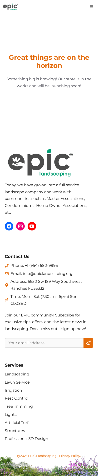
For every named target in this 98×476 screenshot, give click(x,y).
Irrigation (13, 390)
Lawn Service (17, 382)
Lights (11, 414)
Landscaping (17, 374)
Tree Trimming (19, 406)
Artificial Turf (16, 422)
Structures (15, 430)
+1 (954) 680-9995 (41, 265)
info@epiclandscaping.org (48, 273)
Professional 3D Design (26, 438)
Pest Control (16, 398)
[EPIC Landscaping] (10, 6)
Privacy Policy (69, 456)
